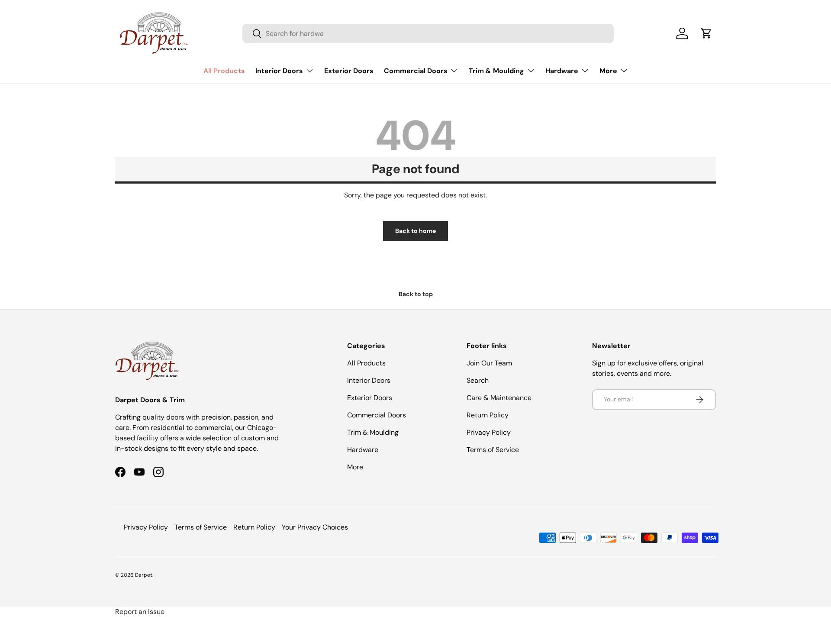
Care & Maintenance (499, 397)
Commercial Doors (416, 70)
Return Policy (488, 415)
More (608, 70)
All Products (224, 70)
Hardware (561, 70)
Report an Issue (139, 611)
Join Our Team (489, 363)
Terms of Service (493, 449)
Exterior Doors (349, 70)
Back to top (416, 294)
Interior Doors (279, 70)
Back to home (415, 231)
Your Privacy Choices (315, 527)
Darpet (143, 575)
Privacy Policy (489, 432)
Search (478, 380)
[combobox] (428, 33)
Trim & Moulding (496, 70)
